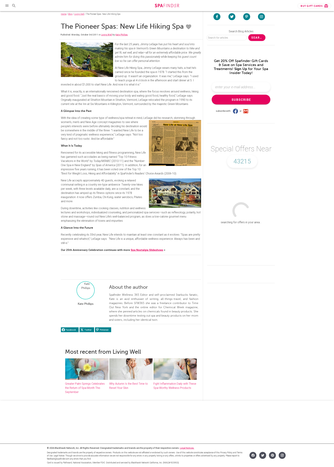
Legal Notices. (187, 448)
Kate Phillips (122, 35)
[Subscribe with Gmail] (245, 111)
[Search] (14, 5)
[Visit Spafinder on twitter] (231, 16)
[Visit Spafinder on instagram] (261, 16)
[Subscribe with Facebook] (235, 111)
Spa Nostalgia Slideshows (147, 250)
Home (63, 14)
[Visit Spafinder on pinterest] (246, 16)
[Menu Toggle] (7, 5)
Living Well (79, 14)
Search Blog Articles (241, 31)
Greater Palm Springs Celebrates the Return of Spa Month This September (85, 388)
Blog (70, 14)
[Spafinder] (167, 6)
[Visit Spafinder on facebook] (216, 16)
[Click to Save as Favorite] (188, 27)
